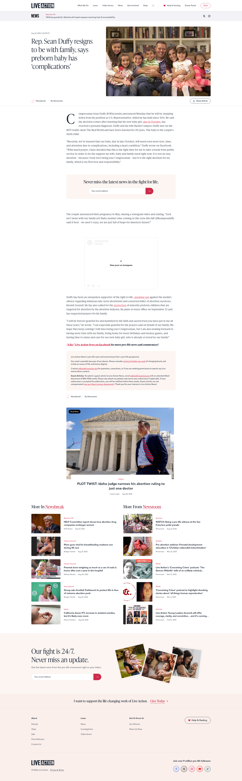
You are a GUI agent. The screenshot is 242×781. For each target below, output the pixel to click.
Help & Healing (173, 5)
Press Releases (37, 739)
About (34, 718)
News (120, 5)
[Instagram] (209, 16)
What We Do (83, 5)
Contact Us (36, 744)
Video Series (107, 5)
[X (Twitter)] (204, 16)
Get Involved (133, 5)
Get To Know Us (136, 718)
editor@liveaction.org (88, 368)
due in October (151, 121)
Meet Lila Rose (135, 729)
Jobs (33, 734)
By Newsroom (57, 101)
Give (205, 5)
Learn (95, 5)
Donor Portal (190, 5)
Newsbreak (41, 101)
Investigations (87, 729)
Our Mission (134, 724)
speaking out (141, 297)
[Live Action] (42, 5)
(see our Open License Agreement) (98, 384)
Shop (145, 5)
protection (120, 305)
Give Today (157, 701)
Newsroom (152, 506)
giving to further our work (134, 361)
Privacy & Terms (57, 770)
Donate (34, 724)
